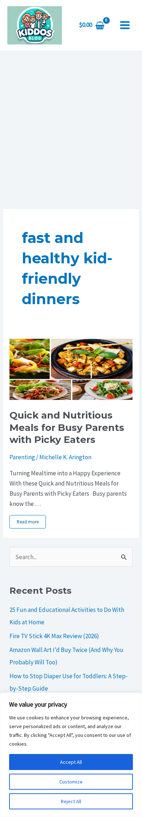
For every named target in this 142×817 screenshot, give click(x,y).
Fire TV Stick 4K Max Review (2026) (54, 636)
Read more (28, 522)
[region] (71, 754)
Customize (71, 781)
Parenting (22, 457)
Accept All (71, 762)
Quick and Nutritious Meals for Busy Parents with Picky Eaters (66, 427)
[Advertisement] (71, 125)
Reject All (71, 801)
